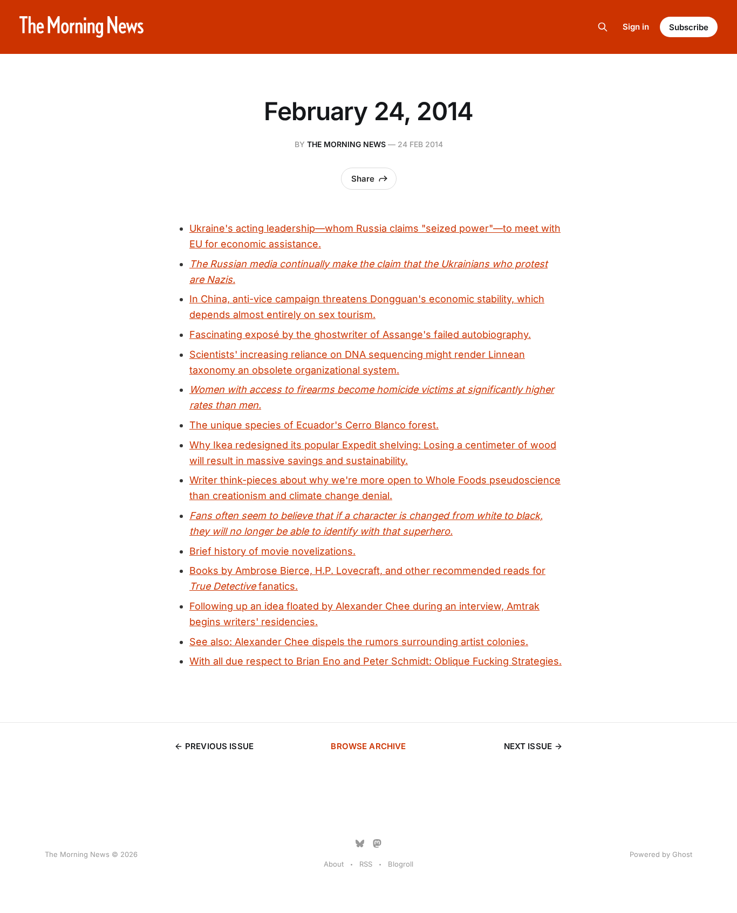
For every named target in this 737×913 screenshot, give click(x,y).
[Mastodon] (377, 843)
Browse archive (368, 746)
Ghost (682, 854)
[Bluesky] (360, 843)
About (334, 864)
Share (362, 179)
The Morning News (346, 144)
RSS (365, 864)
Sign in (636, 27)
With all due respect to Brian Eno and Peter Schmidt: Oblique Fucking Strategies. (375, 661)
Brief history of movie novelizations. (272, 551)
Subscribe (688, 27)
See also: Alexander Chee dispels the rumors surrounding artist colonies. (358, 641)
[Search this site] (603, 27)
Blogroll (400, 864)
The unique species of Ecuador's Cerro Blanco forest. (314, 425)
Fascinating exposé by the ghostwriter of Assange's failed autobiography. (360, 334)
